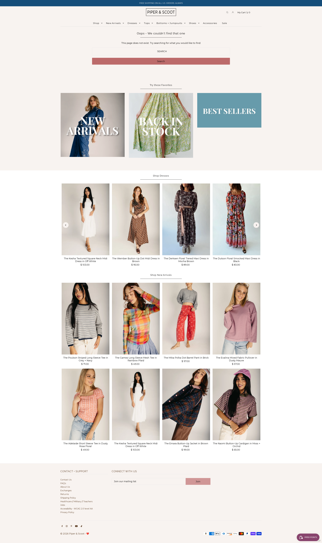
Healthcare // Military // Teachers (76, 501)
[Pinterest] (71, 526)
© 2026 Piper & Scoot (72, 533)
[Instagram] (67, 526)
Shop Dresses (161, 175)
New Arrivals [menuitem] (113, 23)
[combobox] (161, 51)
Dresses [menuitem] (132, 23)
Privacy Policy (67, 512)
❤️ (87, 533)
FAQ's (63, 483)
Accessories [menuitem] (210, 23)
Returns (64, 494)
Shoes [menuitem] (192, 23)
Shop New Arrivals (161, 275)
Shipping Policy (68, 498)
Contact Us (65, 480)
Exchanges (65, 490)
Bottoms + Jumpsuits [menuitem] (169, 23)
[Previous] (66, 225)
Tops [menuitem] (147, 23)
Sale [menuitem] (224, 23)
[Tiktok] (81, 526)
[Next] (256, 225)
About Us (65, 487)
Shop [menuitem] (96, 23)
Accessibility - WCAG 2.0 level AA (76, 508)
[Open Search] (227, 12)
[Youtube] (76, 526)
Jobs (62, 505)
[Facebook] (62, 526)
